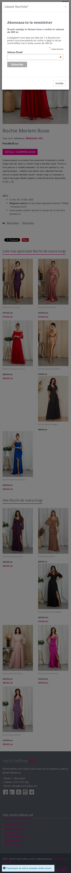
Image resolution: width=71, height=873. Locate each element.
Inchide (59, 83)
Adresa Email (34, 52)
